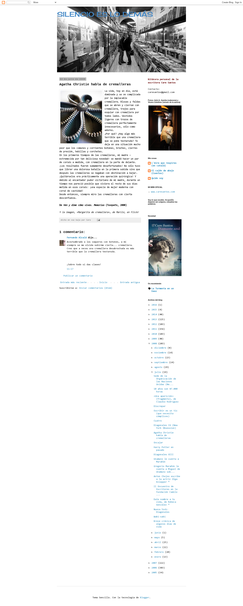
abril (158, 542)
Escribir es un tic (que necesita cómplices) (166, 414)
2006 (155, 568)
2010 (155, 334)
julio (158, 372)
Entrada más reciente (73, 282)
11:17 (70, 269)
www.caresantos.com (163, 192)
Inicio (103, 282)
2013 (155, 319)
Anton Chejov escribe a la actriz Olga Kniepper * (167, 479)
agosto (159, 367)
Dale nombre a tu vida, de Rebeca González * (165, 502)
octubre (159, 358)
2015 (155, 310)
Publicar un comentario (78, 276)
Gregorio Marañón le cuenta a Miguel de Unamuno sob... (167, 469)
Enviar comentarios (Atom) (95, 288)
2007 (155, 563)
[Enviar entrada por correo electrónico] (98, 220)
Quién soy (157, 178)
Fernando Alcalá (77, 238)
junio (158, 533)
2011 (155, 329)
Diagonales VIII (164, 455)
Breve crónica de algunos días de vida (165, 524)
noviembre (161, 353)
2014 (155, 314)
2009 (155, 339)
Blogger (144, 598)
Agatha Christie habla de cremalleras (164, 436)
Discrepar (160, 406)
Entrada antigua (130, 282)
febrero (159, 552)
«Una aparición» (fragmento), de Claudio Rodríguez (166, 399)
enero (158, 557)
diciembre (161, 348)
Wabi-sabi (160, 517)
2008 (155, 344)
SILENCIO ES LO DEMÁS (105, 14)
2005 (155, 573)
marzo (158, 547)
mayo (157, 538)
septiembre (161, 362)
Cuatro (158, 421)
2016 (155, 305)
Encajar (158, 443)
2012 (155, 324)
